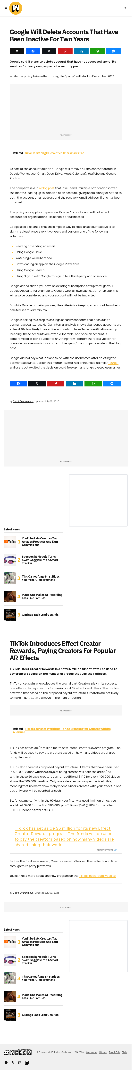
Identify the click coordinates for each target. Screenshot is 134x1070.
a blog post (46, 188)
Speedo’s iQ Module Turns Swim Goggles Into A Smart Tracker (40, 560)
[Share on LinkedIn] (74, 383)
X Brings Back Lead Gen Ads (40, 615)
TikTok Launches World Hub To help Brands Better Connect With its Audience (62, 730)
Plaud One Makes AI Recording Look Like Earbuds (42, 596)
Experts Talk (114, 1052)
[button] (6, 8)
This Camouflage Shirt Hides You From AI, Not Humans (40, 578)
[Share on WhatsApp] (93, 383)
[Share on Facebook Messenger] (112, 383)
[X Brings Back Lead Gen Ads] (10, 615)
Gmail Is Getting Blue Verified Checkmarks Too (54, 153)
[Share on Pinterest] (56, 383)
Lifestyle (103, 1052)
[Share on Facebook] (18, 383)
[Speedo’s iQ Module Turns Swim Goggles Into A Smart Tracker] (10, 560)
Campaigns (91, 1052)
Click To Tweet (105, 850)
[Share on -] (17, 51)
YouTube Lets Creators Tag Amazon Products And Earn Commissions (40, 541)
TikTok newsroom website (97, 876)
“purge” (113, 363)
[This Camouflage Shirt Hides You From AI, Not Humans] (10, 578)
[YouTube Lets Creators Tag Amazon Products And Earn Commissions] (10, 542)
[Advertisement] (66, 110)
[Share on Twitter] (37, 383)
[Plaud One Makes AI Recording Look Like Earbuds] (10, 596)
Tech (124, 1052)
